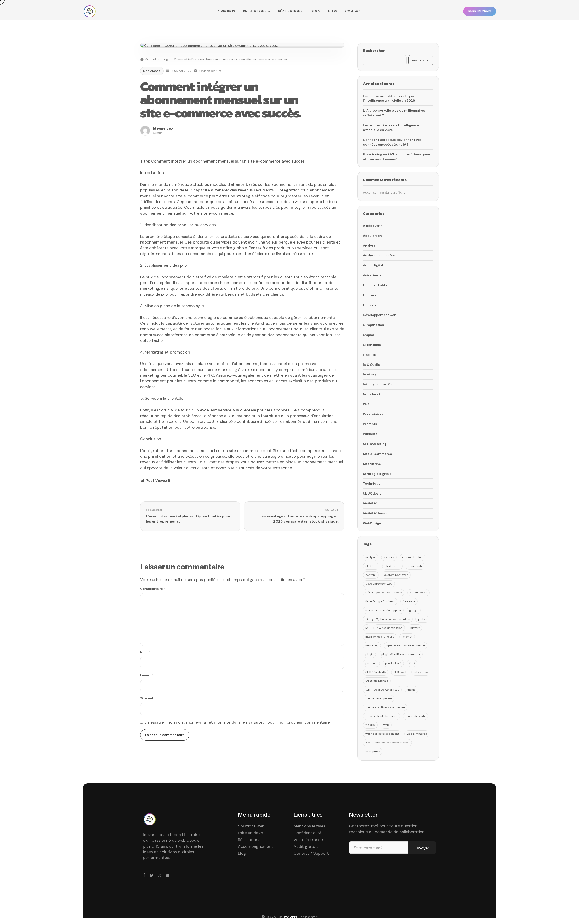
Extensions (372, 345)
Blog (332, 11)
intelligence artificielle (379, 636)
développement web (378, 584)
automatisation (412, 557)
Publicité (370, 434)
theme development (378, 698)
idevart (415, 628)
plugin (369, 654)
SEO (412, 663)
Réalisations (290, 11)
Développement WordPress (383, 592)
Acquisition (372, 236)
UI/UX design (373, 493)
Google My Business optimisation (387, 619)
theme (411, 689)
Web (386, 725)
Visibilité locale (375, 513)
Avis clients (372, 275)
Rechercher (374, 50)
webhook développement (382, 734)
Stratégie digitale (377, 474)
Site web (147, 698)
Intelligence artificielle (381, 384)
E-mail (146, 675)
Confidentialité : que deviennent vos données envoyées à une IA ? (392, 142)
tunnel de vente (416, 716)
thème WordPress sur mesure (385, 707)
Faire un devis (250, 833)
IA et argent (372, 374)
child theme (392, 566)
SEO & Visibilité (375, 672)
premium (371, 663)
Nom (145, 652)
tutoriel (370, 725)
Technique (371, 483)
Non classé (152, 71)
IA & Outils (371, 365)
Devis (315, 11)
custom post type (396, 575)
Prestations (255, 11)
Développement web (379, 315)
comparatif (415, 566)
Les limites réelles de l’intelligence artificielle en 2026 (391, 127)
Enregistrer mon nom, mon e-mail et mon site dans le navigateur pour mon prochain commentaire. (237, 722)
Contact (353, 11)
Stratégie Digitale (376, 681)
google (413, 610)
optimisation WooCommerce (405, 645)
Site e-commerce (377, 454)
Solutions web (251, 826)
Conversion (372, 305)
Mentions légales (309, 826)
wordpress (372, 751)
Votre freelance (308, 839)
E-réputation (373, 325)
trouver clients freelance (381, 716)
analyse (370, 557)
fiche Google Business (380, 601)
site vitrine (421, 672)
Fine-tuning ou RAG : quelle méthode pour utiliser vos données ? (396, 156)
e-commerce (418, 592)
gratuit (422, 619)
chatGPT (371, 566)
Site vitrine (372, 464)
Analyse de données (379, 255)
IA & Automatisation (389, 628)
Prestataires (373, 414)
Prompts (370, 424)
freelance (409, 601)
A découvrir (372, 226)
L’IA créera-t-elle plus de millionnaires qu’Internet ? (394, 112)
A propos (226, 11)
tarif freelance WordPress (382, 689)
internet (407, 636)
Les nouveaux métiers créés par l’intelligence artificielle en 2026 (389, 98)
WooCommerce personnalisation (387, 742)
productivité (393, 663)
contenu (370, 575)
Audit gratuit (306, 846)
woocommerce (417, 734)
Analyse (369, 246)
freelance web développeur (383, 610)
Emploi (368, 335)
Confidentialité (375, 285)
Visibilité (370, 503)
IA (366, 628)
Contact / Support (311, 853)
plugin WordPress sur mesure (400, 654)
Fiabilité (369, 355)
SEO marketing (375, 444)
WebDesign (372, 523)
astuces (389, 557)
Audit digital (373, 265)
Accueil (150, 59)
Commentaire (152, 589)
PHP (366, 404)
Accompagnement (255, 846)
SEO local (400, 672)
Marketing (371, 645)
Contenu (370, 295)
